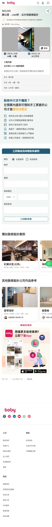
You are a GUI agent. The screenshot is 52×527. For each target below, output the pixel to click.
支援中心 (6, 446)
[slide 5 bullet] (27, 48)
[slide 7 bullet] (31, 48)
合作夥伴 (6, 505)
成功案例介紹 (17, 379)
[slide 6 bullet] (29, 48)
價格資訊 (6, 484)
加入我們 (6, 456)
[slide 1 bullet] (21, 48)
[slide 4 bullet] (26, 48)
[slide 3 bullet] (24, 48)
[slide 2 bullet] (22, 48)
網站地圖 (6, 516)
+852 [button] (8, 197)
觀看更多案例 (26, 325)
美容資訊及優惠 (8, 489)
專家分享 (6, 500)
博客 (4, 467)
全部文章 (6, 495)
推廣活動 (6, 511)
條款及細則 (7, 451)
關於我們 (6, 440)
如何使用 (29, 440)
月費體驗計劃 (30, 451)
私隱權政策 (7, 462)
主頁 (6, 379)
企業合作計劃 (30, 446)
